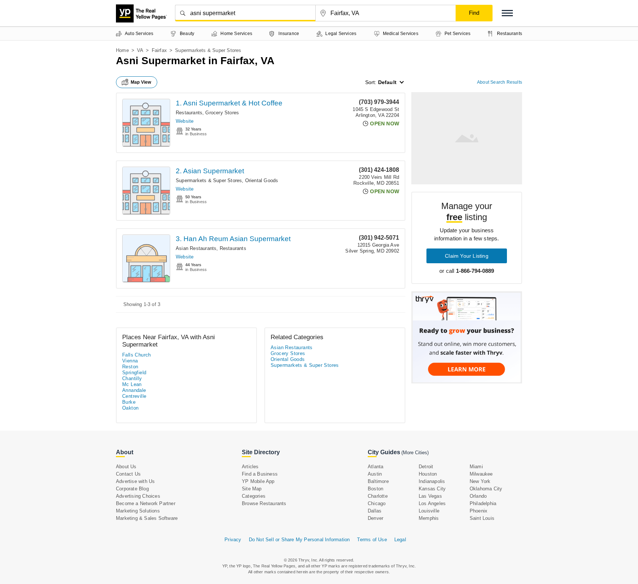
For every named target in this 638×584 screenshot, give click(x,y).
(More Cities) (415, 452)
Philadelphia (483, 503)
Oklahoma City (486, 488)
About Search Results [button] (499, 82)
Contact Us (128, 474)
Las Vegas (430, 496)
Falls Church (136, 355)
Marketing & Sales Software (147, 518)
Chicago (376, 503)
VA (140, 50)
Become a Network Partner (145, 503)
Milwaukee (481, 474)
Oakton (130, 408)
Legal (400, 539)
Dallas (374, 511)
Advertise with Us (135, 481)
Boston (375, 488)
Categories (253, 496)
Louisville (429, 511)
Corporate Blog (132, 488)
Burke (129, 402)
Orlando (478, 496)
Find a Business (260, 474)
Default (387, 82)
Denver (375, 518)
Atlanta (375, 466)
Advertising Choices (138, 496)
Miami (476, 466)
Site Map (252, 488)
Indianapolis (432, 481)
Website (184, 121)
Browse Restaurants (264, 503)
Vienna (130, 361)
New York (480, 481)
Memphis (429, 518)
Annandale (134, 390)
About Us (126, 466)
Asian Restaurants (196, 248)
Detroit (426, 466)
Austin (375, 474)
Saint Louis (482, 518)
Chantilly (132, 378)
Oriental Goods (261, 180)
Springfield (134, 372)
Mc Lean (132, 384)
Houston (428, 474)
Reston (130, 366)
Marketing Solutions (138, 511)
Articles (250, 466)
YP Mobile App (258, 481)
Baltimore (378, 481)
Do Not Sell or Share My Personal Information (299, 539)
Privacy (232, 539)
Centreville (134, 396)
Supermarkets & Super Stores (209, 180)
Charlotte (378, 496)
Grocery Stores (222, 112)
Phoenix (478, 511)
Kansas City (432, 488)
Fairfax (159, 50)
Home (122, 50)
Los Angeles (432, 503)
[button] (507, 13)
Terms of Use (372, 539)
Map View (141, 82)
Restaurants (189, 112)
